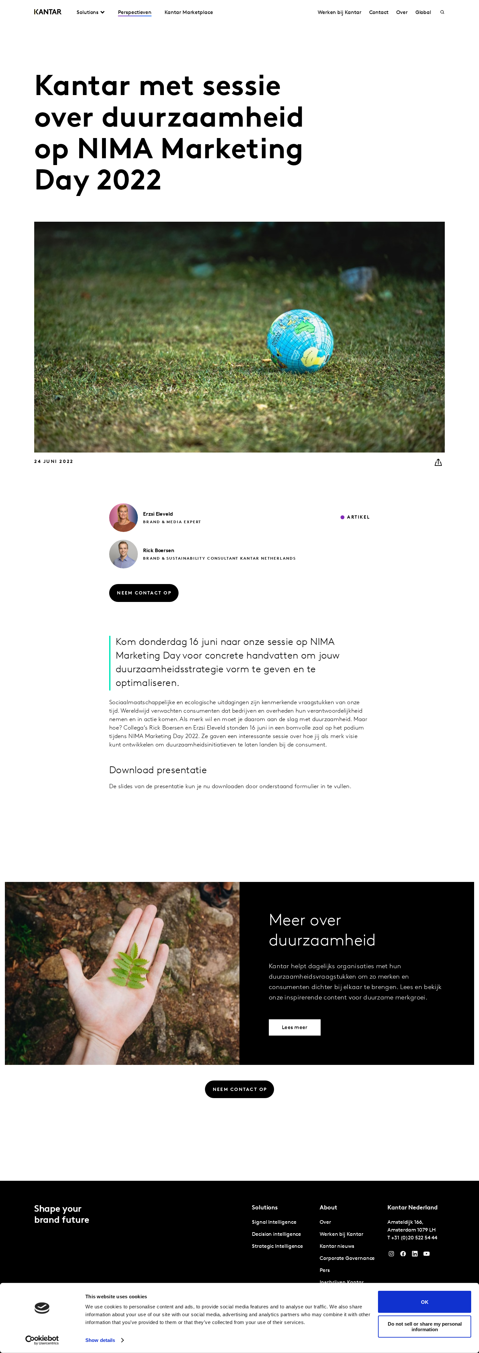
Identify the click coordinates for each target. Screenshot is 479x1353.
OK (424, 1301)
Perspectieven (135, 12)
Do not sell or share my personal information (425, 1326)
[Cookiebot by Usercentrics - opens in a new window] (42, 1340)
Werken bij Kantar (339, 12)
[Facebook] (403, 1255)
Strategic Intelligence (277, 1246)
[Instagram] (391, 1255)
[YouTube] (415, 1255)
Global (423, 12)
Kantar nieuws (337, 1246)
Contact (378, 12)
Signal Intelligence (274, 1222)
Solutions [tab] (87, 12)
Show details (100, 1340)
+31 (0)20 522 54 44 (414, 1238)
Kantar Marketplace (189, 12)
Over (402, 12)
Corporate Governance (347, 1258)
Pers (325, 1270)
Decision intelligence (276, 1234)
